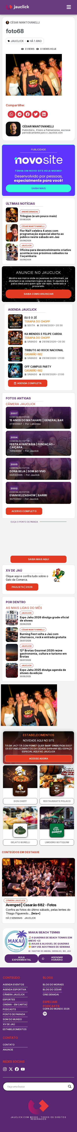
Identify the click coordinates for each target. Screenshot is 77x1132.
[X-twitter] (11, 1069)
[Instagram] (5, 1069)
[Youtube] (23, 1069)
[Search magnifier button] (69, 1086)
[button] (11, 114)
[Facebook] (17, 1069)
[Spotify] (45, 1014)
